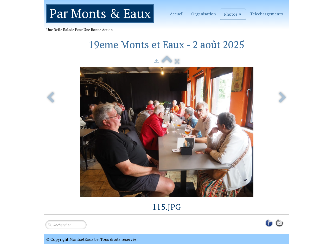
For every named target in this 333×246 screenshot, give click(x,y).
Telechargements (266, 14)
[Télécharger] (156, 61)
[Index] (167, 61)
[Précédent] (50, 98)
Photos (233, 14)
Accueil (176, 14)
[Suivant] (282, 98)
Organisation (203, 14)
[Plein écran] (177, 61)
